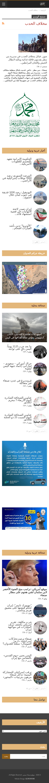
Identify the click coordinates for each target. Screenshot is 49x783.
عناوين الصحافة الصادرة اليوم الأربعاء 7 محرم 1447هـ (18, 400)
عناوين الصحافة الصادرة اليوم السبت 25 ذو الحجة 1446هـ (18, 417)
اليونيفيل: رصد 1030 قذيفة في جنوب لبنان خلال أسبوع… (17, 195)
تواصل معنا (39, 699)
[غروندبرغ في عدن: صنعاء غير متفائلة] (40, 386)
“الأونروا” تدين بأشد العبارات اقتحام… (20, 227)
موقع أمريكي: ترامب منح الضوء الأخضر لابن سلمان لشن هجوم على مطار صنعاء (25, 592)
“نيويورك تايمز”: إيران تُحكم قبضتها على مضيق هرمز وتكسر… (18, 608)
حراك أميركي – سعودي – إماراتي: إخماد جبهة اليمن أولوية (17, 366)
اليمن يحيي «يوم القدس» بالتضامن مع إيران (17, 656)
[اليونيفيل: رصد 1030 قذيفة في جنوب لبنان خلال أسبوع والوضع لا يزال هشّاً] (40, 198)
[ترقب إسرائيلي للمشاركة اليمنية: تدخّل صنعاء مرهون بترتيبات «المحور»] (40, 678)
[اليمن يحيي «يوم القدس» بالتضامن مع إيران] (40, 661)
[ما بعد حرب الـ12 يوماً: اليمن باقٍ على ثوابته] (40, 352)
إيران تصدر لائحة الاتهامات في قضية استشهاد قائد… (21, 212)
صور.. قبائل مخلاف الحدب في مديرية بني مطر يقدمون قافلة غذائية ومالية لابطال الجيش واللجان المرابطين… (26, 59)
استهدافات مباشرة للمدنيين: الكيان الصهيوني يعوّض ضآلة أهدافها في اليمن (24, 336)
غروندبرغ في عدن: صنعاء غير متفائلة (17, 382)
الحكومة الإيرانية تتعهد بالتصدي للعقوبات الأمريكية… (19, 161)
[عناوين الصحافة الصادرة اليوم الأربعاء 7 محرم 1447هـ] (40, 403)
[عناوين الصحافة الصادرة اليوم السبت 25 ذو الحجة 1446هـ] (40, 421)
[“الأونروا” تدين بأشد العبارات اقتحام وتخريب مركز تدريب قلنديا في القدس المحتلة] (40, 231)
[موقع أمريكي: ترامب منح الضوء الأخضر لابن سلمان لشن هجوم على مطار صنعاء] (24, 573)
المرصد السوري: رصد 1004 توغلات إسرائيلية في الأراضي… (17, 178)
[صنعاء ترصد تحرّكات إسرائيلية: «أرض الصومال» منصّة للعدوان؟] (40, 644)
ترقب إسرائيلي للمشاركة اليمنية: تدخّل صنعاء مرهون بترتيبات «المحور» (17, 675)
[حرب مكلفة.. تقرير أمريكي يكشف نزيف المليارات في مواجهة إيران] (40, 628)
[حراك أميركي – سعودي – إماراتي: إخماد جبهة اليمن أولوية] (40, 369)
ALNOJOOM (30, 779)
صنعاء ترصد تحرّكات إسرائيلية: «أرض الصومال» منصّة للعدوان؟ (17, 641)
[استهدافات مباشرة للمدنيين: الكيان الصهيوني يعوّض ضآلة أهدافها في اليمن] (24, 327)
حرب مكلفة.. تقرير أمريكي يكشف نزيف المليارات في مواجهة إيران (20, 626)
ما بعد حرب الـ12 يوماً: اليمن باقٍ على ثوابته (19, 347)
